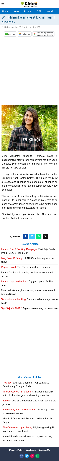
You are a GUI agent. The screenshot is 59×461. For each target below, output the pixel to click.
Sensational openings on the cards (29, 301)
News (16, 11)
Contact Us (44, 450)
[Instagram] (32, 456)
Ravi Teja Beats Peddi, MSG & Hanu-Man (28, 251)
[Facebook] (22, 456)
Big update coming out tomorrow (29, 308)
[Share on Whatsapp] (38, 236)
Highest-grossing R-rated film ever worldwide (29, 429)
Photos (27, 11)
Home (5, 11)
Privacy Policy (16, 450)
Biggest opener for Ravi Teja (27, 283)
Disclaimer (31, 450)
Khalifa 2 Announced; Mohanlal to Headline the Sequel (28, 420)
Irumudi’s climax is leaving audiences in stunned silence (27, 274)
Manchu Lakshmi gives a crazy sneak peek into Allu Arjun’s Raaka (28, 292)
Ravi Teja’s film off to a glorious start (28, 411)
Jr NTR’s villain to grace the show (27, 260)
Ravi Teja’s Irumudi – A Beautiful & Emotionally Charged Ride (26, 384)
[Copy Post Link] (45, 236)
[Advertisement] (29, 71)
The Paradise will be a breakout (26, 267)
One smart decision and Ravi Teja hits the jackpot (29, 402)
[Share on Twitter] (32, 236)
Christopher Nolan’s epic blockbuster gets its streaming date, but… (28, 393)
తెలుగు (50, 11)
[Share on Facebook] (25, 236)
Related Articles (30, 244)
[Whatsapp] (37, 456)
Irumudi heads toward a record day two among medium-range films (27, 438)
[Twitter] (27, 456)
